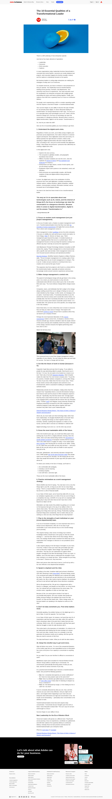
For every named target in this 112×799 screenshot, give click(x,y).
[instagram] (21, 797)
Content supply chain (13, 781)
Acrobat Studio (30, 782)
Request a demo (12, 773)
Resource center (69, 773)
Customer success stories (70, 775)
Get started (59, 2)
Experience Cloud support (70, 779)
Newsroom (86, 780)
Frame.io (29, 789)
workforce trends (48, 311)
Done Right (56, 573)
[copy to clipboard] (74, 20)
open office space (46, 680)
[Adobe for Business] (15, 2)
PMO (46, 236)
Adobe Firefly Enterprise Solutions (34, 779)
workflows (56, 232)
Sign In (91, 2)
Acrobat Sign (30, 780)
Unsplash (53, 730)
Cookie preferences (77, 796)
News (47, 2)
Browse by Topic (39, 2)
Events (86, 779)
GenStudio (30, 791)
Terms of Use (70, 796)
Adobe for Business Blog (29, 2)
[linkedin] (26, 797)
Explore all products (31, 773)
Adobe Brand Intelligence (32, 784)
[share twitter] (69, 20)
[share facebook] (73, 20)
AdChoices (101, 796)
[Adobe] (101, 2)
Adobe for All (87, 789)
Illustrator (48, 782)
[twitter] (24, 797)
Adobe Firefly (49, 777)
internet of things (51, 160)
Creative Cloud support (70, 780)
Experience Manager (32, 787)
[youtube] (28, 797)
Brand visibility (11, 783)
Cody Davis (45, 730)
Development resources (70, 784)
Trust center (87, 787)
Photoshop (49, 784)
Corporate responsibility (89, 782)
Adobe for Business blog (70, 777)
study (47, 401)
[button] (13, 797)
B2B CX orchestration (13, 785)
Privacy (66, 796)
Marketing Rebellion (58, 375)
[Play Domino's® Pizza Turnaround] (56, 343)
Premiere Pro (49, 786)
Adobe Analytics (31, 775)
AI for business (12, 787)
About (86, 773)
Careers (86, 777)
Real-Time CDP (31, 793)
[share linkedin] (71, 20)
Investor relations (88, 784)
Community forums (69, 782)
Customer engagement (13, 780)
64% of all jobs (41, 443)
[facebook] (19, 797)
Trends (52, 2)
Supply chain (87, 786)
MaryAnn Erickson (42, 256)
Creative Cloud (30, 786)
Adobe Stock (49, 779)
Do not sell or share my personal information (89, 796)
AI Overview (87, 775)
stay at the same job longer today (57, 454)
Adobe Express (31, 777)
